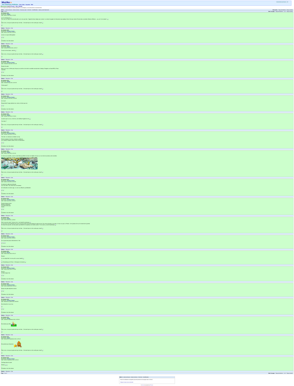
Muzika (6, 2)
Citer (12, 28)
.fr (11, 2)
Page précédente (282, 9)
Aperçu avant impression (44, 9)
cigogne (8, 14)
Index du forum (16, 9)
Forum (13, 6)
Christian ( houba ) (11, 31)
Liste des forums (8, 9)
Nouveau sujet (23, 9)
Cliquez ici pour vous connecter (126, 382)
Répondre (8, 28)
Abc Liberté (19, 6)
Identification (35, 9)
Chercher (29, 9)
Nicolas (8, 252)
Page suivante (290, 9)
